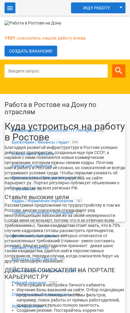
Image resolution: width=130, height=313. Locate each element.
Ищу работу (96, 7)
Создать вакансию (31, 51)
